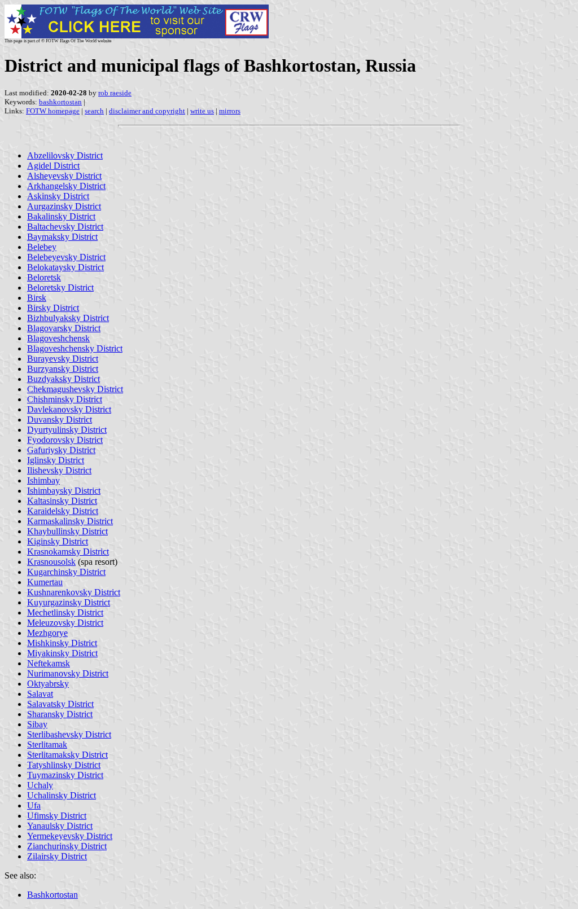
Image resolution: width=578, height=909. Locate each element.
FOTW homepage (53, 111)
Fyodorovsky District (65, 440)
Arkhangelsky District (66, 186)
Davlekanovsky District (69, 409)
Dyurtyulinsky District (67, 429)
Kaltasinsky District (62, 501)
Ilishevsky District (59, 470)
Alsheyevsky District (64, 176)
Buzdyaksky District (63, 379)
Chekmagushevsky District (75, 389)
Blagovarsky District (63, 328)
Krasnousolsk (51, 562)
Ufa (34, 805)
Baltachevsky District (65, 226)
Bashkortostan (52, 894)
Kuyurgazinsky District (68, 602)
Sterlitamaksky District (67, 754)
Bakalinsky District (61, 216)
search (94, 111)
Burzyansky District (62, 369)
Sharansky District (60, 714)
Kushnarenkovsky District (73, 592)
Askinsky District (58, 196)
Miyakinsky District (62, 653)
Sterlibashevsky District (69, 734)
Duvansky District (59, 419)
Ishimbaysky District (63, 490)
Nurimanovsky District (67, 673)
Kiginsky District (57, 541)
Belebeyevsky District (66, 257)
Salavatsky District (60, 704)
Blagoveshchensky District (74, 348)
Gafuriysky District (61, 450)
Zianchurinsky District (67, 846)
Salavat (40, 694)
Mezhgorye (47, 633)
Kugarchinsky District (66, 572)
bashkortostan (60, 102)
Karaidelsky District (62, 511)
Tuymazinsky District (65, 775)
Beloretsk (44, 277)
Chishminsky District (64, 399)
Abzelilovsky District (65, 155)
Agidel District (53, 165)
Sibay (37, 724)
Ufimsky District (56, 815)
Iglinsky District (55, 460)
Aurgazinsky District (64, 206)
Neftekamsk (48, 663)
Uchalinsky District (61, 795)
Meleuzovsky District (65, 622)
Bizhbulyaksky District (68, 318)
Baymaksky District (62, 236)
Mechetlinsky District (65, 612)
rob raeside (115, 93)
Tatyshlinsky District (63, 765)
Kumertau (45, 582)
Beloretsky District (60, 287)
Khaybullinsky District (67, 531)
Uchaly (40, 785)
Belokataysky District (65, 267)
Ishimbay (43, 480)
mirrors (229, 111)
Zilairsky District (57, 856)
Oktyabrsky (48, 683)
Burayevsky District (62, 358)
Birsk (36, 297)
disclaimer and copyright (147, 111)
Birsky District (53, 308)
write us (202, 111)
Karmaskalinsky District (70, 521)
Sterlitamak (47, 744)
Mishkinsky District (62, 643)
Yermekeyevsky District (69, 836)
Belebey (41, 247)
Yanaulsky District (60, 826)
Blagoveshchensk (58, 338)
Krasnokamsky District (68, 551)
